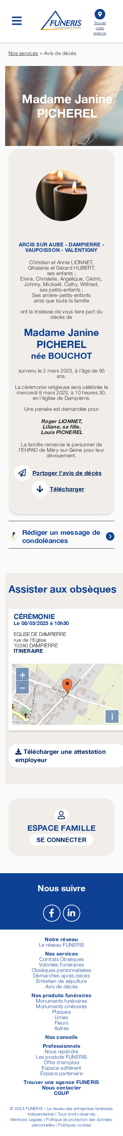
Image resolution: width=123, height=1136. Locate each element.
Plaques (61, 1012)
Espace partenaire (61, 1073)
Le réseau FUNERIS (61, 945)
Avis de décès (61, 986)
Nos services (23, 53)
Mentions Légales (26, 1119)
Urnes (61, 1017)
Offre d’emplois (61, 1062)
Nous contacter (61, 1087)
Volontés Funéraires (61, 964)
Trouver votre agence (100, 28)
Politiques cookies (75, 1124)
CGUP (61, 1093)
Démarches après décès (61, 975)
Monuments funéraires (61, 1001)
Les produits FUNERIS (61, 1057)
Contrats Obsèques (61, 959)
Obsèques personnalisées (61, 970)
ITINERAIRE (28, 651)
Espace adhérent (61, 1068)
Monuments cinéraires (61, 1006)
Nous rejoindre (62, 1051)
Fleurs (62, 1022)
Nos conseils (61, 1037)
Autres (61, 1028)
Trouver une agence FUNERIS (61, 1082)
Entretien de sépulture (61, 981)
